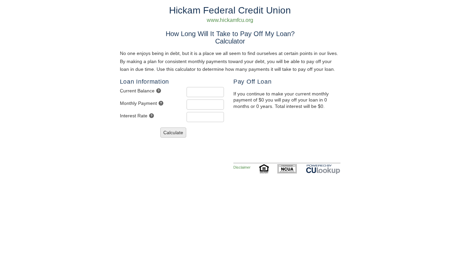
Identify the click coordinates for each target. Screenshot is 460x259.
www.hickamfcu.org (230, 20)
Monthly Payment (138, 103)
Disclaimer (242, 167)
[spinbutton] (205, 92)
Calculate (173, 132)
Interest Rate (133, 115)
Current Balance (137, 90)
